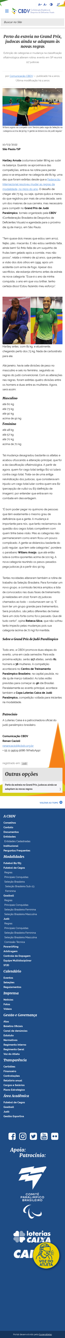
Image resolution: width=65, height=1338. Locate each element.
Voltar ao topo (49, 803)
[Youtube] (44, 1136)
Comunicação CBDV (21, 76)
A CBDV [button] (10, 816)
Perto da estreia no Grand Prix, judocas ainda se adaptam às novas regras (31, 786)
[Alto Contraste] (51, 4)
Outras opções (21, 774)
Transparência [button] (15, 1060)
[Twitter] (33, 1136)
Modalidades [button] (14, 857)
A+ (40, 4)
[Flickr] (54, 1136)
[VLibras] (58, 4)
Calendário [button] (12, 971)
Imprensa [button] (11, 993)
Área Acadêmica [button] (16, 1096)
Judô (24, 763)
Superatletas (45, 1334)
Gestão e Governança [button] (20, 1015)
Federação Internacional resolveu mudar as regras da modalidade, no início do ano (31, 184)
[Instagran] (22, 1136)
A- (45, 4)
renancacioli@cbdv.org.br (18, 745)
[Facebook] (12, 1136)
